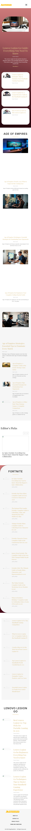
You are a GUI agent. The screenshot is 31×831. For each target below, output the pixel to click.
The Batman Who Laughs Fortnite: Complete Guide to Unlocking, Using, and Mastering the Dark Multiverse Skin (20, 512)
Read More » (15, 66)
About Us (15, 815)
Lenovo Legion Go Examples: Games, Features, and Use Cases (19, 676)
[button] (26, 5)
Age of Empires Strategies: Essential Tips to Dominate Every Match (13, 346)
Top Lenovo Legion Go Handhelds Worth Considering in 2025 (19, 663)
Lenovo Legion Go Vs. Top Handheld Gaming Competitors (20, 623)
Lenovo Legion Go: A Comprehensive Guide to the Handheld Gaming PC (20, 95)
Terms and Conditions (16, 824)
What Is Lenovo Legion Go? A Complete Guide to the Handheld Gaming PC (20, 636)
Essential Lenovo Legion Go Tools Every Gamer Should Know (19, 689)
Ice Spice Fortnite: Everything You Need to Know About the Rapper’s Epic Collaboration (15, 454)
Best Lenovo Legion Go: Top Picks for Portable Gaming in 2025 (20, 725)
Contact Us (15, 818)
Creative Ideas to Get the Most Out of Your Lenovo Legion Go (19, 649)
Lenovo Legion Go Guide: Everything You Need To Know (15, 50)
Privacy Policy (15, 821)
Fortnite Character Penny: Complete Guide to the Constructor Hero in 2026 (20, 540)
